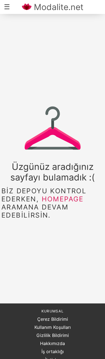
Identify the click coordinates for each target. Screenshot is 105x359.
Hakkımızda (52, 343)
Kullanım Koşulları (52, 327)
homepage (63, 199)
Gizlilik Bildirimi (52, 335)
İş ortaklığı (52, 351)
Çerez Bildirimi (52, 319)
